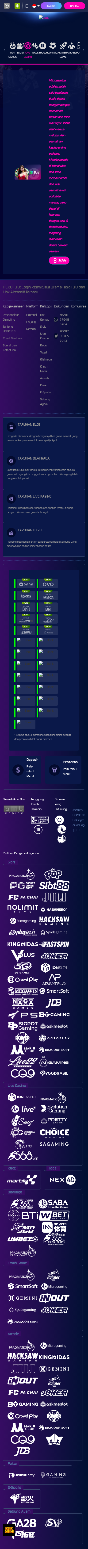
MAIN (62, 260)
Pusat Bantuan (12, 338)
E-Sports (45, 392)
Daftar (74, 6)
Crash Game (63, 54)
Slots (20, 52)
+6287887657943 (64, 336)
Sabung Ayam (45, 401)
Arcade (71, 52)
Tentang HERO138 (9, 329)
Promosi (31, 315)
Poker (44, 385)
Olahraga (52, 52)
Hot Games (12, 54)
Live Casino (28, 54)
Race (35, 52)
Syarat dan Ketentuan (10, 347)
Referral (31, 329)
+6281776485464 (64, 319)
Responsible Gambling (11, 317)
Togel (42, 52)
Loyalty (31, 322)
